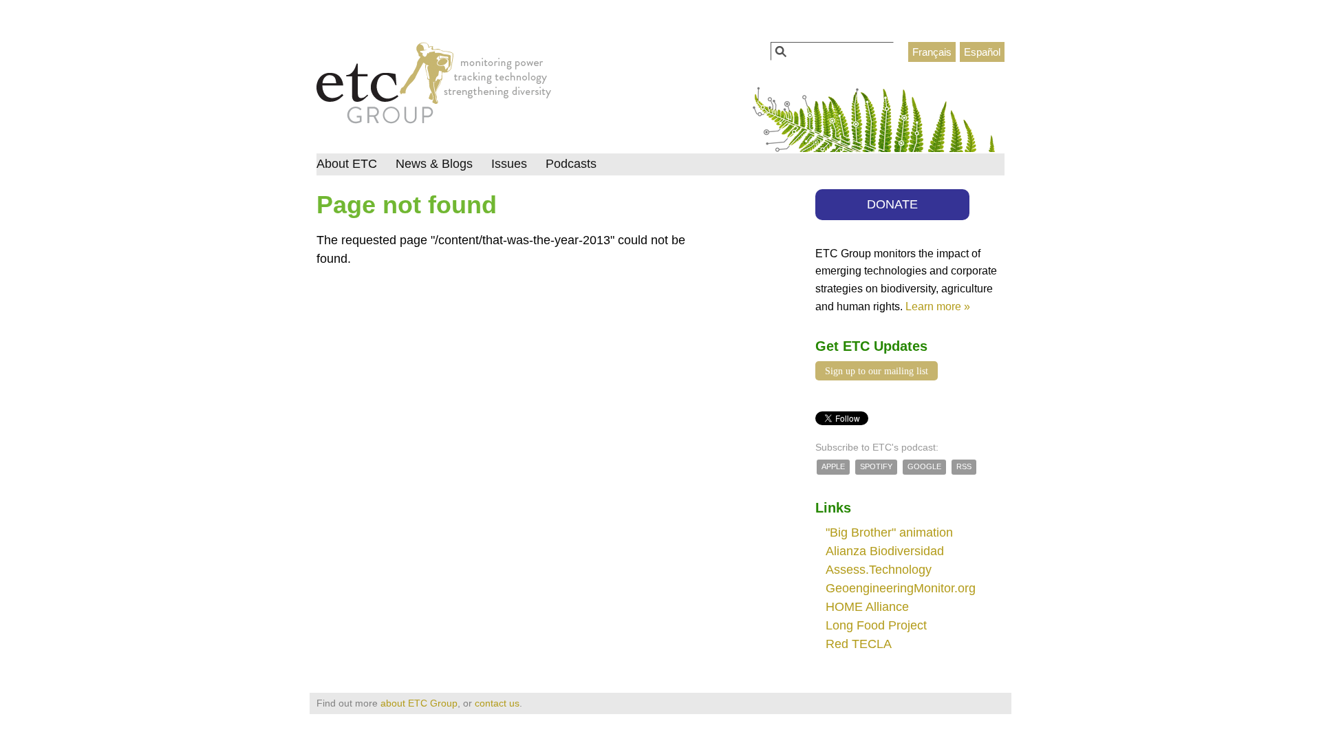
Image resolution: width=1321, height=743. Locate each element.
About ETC (346, 164)
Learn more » (937, 306)
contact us (497, 703)
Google (924, 466)
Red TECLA (859, 644)
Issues (509, 164)
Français (932, 52)
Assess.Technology (879, 570)
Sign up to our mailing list (876, 370)
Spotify (876, 466)
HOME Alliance (867, 607)
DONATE (892, 204)
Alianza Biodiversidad (885, 551)
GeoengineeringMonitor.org (901, 588)
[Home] (433, 86)
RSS (963, 466)
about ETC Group (419, 703)
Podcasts (571, 164)
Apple (833, 466)
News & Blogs (434, 164)
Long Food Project (876, 625)
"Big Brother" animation (889, 532)
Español (982, 52)
